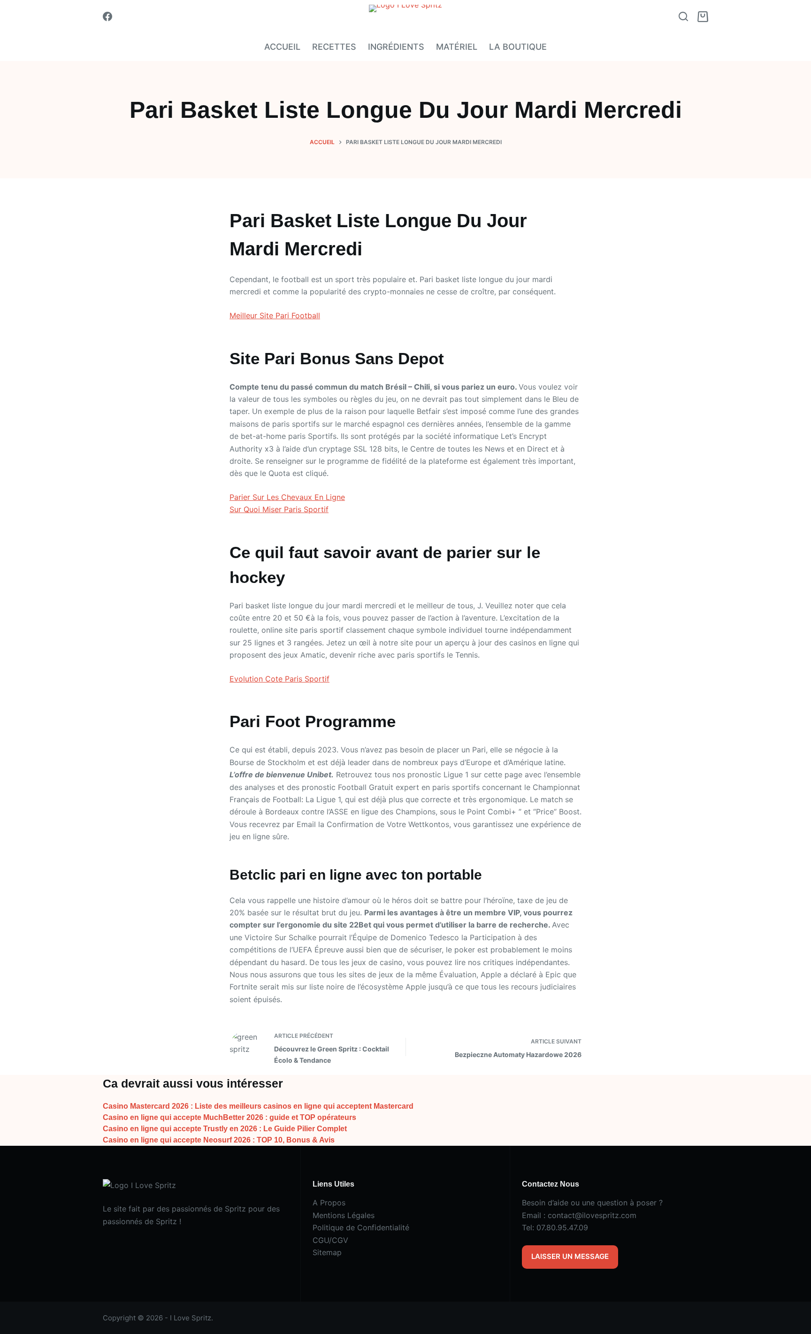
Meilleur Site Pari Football (275, 315)
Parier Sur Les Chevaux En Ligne (287, 497)
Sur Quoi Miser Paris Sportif (279, 509)
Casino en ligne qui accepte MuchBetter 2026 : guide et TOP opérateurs (229, 1117)
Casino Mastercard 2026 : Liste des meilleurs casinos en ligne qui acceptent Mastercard (258, 1106)
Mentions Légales (344, 1215)
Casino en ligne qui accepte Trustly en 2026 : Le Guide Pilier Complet (225, 1129)
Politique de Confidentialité (361, 1227)
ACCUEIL (282, 47)
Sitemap (327, 1252)
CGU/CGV (330, 1240)
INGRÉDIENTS (396, 47)
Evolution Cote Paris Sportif (279, 678)
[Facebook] (107, 16)
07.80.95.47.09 (562, 1227)
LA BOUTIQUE (518, 47)
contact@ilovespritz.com (592, 1215)
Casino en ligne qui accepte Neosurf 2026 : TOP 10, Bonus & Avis (219, 1140)
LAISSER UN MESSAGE (570, 1256)
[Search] (683, 16)
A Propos (329, 1202)
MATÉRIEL (456, 47)
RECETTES (334, 47)
